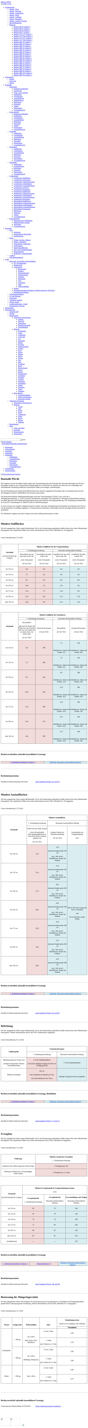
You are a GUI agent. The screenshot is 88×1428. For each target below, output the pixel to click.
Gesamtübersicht (21, 444)
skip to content (6, 2)
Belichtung (13, 461)
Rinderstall (8, 447)
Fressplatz (12, 463)
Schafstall (8, 451)
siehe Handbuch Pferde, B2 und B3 (47, 782)
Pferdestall (12, 444)
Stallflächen (13, 457)
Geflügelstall (9, 469)
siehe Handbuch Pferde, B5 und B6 (47, 1013)
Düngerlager (13, 465)
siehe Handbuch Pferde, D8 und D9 (47, 1284)
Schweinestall (9, 449)
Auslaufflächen (14, 459)
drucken (9, 442)
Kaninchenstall (10, 471)
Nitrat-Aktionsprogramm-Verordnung (48, 1406)
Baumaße (5, 444)
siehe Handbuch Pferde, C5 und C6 (47, 1121)
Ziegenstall (9, 453)
